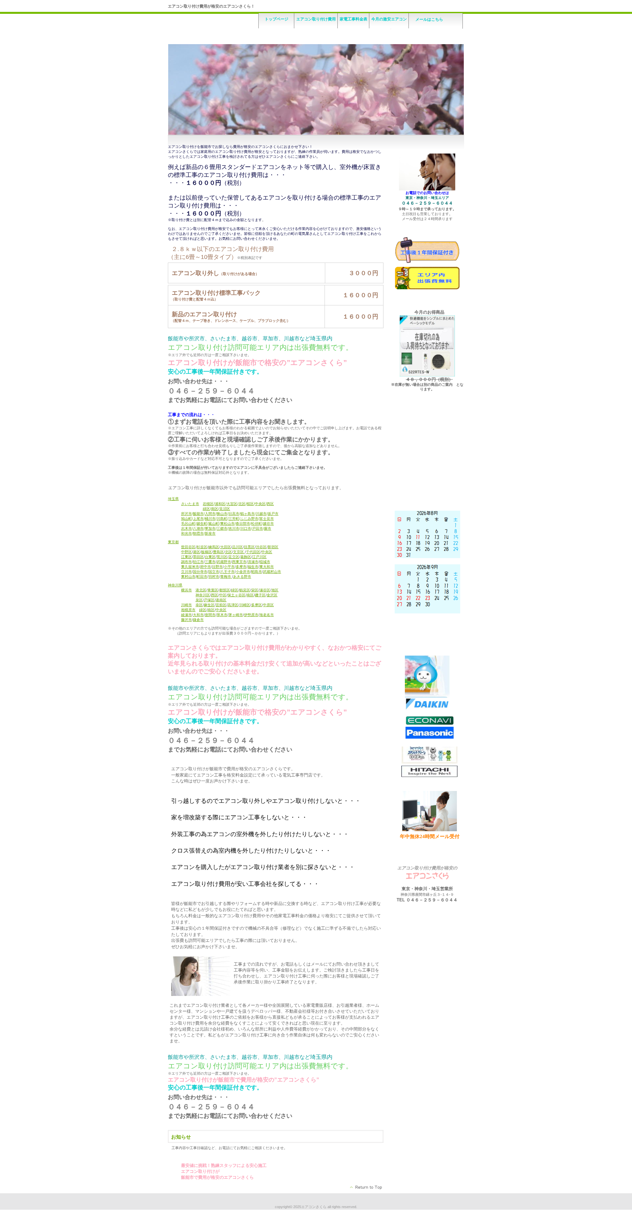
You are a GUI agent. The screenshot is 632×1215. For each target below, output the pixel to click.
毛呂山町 (188, 523)
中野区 (186, 552)
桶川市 (210, 519)
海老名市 (266, 615)
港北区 (201, 590)
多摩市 (241, 567)
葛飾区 (245, 557)
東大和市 (266, 567)
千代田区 (253, 552)
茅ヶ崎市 (235, 615)
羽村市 (213, 577)
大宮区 (231, 504)
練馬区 (213, 547)
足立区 (233, 557)
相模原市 (188, 610)
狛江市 (198, 562)
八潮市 (198, 528)
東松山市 (227, 523)
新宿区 (273, 547)
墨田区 (198, 557)
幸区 (199, 605)
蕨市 (267, 528)
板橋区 (206, 552)
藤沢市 (186, 620)
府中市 (205, 567)
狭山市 (222, 514)
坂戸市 (273, 514)
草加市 (210, 528)
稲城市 (264, 562)
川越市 (261, 514)
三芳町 (233, 519)
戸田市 (257, 528)
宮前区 (221, 605)
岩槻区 (208, 504)
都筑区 (224, 590)
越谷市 (268, 523)
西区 (270, 504)
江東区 (186, 557)
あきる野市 (242, 577)
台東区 (210, 557)
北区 (242, 504)
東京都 (173, 542)
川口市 (245, 528)
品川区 (237, 547)
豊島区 (218, 552)
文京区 (239, 552)
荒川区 (222, 557)
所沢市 (186, 514)
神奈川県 (175, 585)
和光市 (186, 533)
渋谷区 (261, 547)
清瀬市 (253, 562)
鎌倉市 (198, 620)
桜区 (250, 504)
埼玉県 (173, 499)
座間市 (210, 615)
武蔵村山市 (272, 572)
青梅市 (226, 577)
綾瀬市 (186, 615)
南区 (214, 509)
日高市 (233, 514)
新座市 (210, 533)
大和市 (198, 615)
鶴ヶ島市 (247, 514)
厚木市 (222, 615)
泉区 (199, 600)
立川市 (186, 572)
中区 (222, 595)
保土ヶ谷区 (236, 595)
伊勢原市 (251, 615)
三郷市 (222, 528)
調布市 (186, 562)
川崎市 (186, 605)
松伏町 (256, 523)
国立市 (213, 572)
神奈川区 (203, 595)
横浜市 (186, 590)
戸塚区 (209, 600)
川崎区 (244, 605)
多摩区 (256, 605)
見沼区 (224, 509)
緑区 (206, 509)
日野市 (217, 567)
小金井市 (243, 572)
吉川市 (233, 528)
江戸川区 (259, 557)
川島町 (222, 519)
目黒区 (249, 547)
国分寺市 (200, 572)
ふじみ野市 (249, 519)
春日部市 (243, 523)
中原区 (268, 605)
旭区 (274, 590)
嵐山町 (213, 523)
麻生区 (209, 605)
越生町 (202, 523)
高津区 (232, 605)
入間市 (210, 514)
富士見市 (266, 519)
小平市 (229, 567)
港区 (196, 552)
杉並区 (202, 547)
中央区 (260, 504)
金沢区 (272, 595)
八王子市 (227, 572)
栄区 (254, 590)
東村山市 (188, 577)
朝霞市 (198, 533)
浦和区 (220, 504)
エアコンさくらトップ (366, 1187)
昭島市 (256, 572)
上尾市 (198, 519)
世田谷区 (188, 547)
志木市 (186, 528)
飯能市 (198, 514)
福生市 (253, 567)
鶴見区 (244, 590)
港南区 (221, 600)
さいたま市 (190, 504)
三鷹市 (210, 562)
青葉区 (212, 590)
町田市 (202, 577)
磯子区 (260, 595)
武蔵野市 (224, 562)
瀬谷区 (264, 590)
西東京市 (239, 562)
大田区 (225, 547)
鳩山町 (186, 519)
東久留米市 (190, 567)
